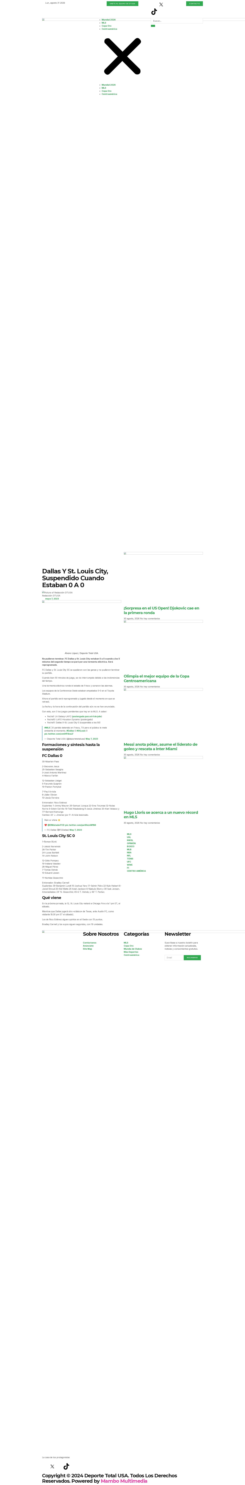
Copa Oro (106, 26)
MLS (104, 22)
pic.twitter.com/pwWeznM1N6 (80, 825)
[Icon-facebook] (154, 4)
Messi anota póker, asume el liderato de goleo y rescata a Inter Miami (160, 746)
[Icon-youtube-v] (161, 11)
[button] (123, 56)
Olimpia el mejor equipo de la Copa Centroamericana (156, 678)
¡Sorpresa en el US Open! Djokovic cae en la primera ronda (161, 610)
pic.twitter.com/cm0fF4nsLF (58, 734)
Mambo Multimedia (124, 1481)
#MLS (47, 727)
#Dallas (70, 730)
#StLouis (81, 730)
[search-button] (153, 26)
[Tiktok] (154, 11)
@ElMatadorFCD (56, 825)
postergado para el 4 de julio (86, 716)
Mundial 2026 (109, 19)
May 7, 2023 (92, 739)
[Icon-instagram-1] (168, 4)
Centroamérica (109, 29)
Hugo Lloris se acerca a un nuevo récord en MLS (161, 814)
